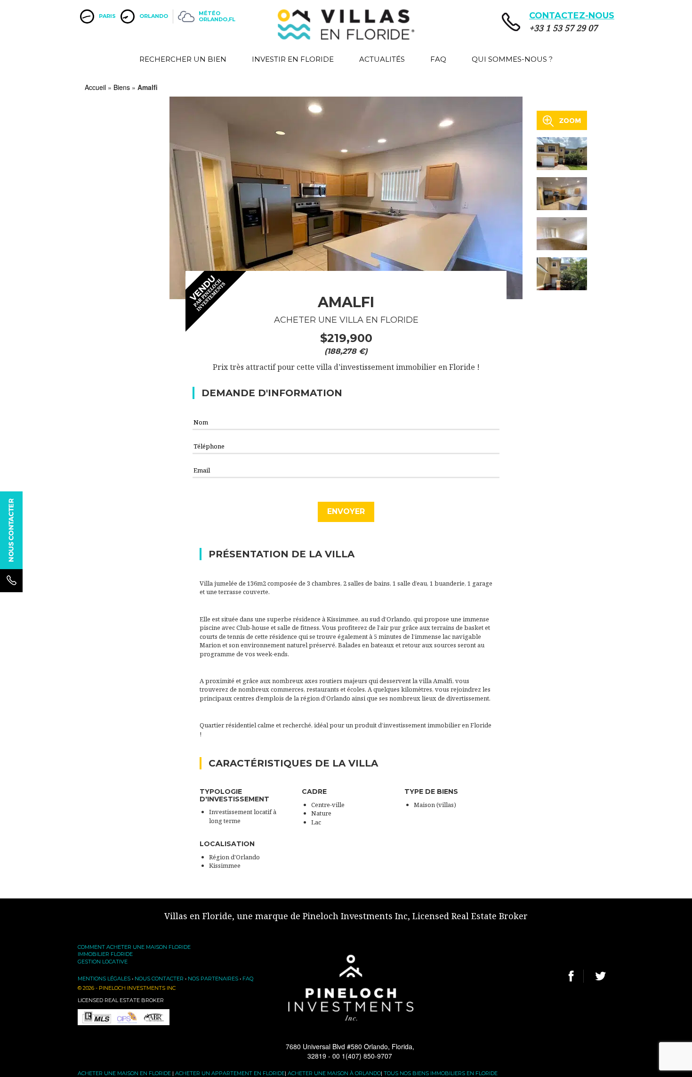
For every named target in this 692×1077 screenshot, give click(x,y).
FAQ (438, 59)
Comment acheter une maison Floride (134, 947)
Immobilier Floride (105, 954)
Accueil (95, 87)
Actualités (382, 59)
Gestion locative (103, 961)
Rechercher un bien (182, 59)
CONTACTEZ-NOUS (571, 15)
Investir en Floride (293, 59)
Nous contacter (159, 978)
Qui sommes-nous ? (512, 59)
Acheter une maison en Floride (124, 1073)
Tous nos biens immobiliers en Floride (441, 1073)
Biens (121, 87)
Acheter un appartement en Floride (230, 1073)
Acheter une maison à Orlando (334, 1073)
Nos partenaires (213, 978)
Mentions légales (104, 978)
